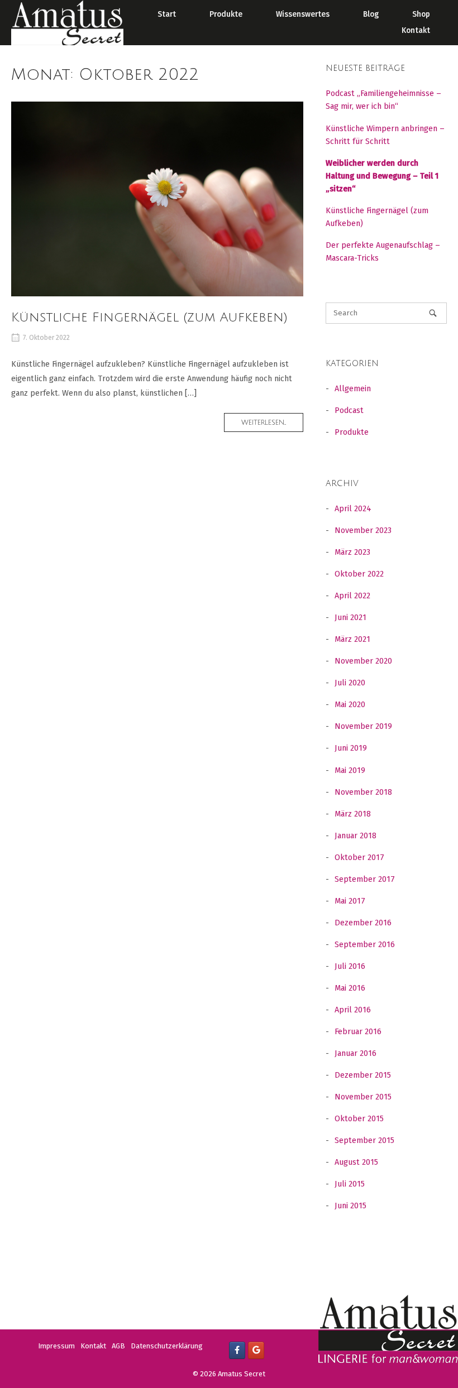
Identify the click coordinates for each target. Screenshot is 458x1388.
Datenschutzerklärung (167, 1346)
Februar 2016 (358, 1031)
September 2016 (365, 944)
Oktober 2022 (359, 574)
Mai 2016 (350, 988)
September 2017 (365, 879)
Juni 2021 (350, 617)
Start (167, 14)
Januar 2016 (355, 1053)
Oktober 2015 (359, 1118)
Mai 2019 (350, 770)
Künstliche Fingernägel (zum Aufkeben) (149, 317)
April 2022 (352, 596)
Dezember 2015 (363, 1075)
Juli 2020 (350, 683)
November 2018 (363, 792)
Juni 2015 (350, 1206)
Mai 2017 (350, 901)
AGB (118, 1346)
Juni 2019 (351, 748)
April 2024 (353, 508)
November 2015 (363, 1097)
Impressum (56, 1346)
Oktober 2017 (359, 857)
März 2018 (353, 814)
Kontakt (416, 30)
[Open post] (157, 199)
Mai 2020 (350, 704)
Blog (371, 14)
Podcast (349, 410)
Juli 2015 (350, 1184)
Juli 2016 (350, 966)
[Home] (67, 22)
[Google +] (256, 1351)
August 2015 (356, 1162)
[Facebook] (237, 1351)
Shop (421, 14)
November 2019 (363, 726)
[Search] (433, 312)
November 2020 (363, 661)
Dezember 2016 (363, 923)
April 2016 (353, 1010)
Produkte (225, 14)
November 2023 (363, 530)
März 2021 (352, 639)
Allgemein (353, 388)
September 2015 (364, 1140)
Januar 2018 (355, 836)
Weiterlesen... (272, 425)
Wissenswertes (303, 14)
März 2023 (352, 552)
